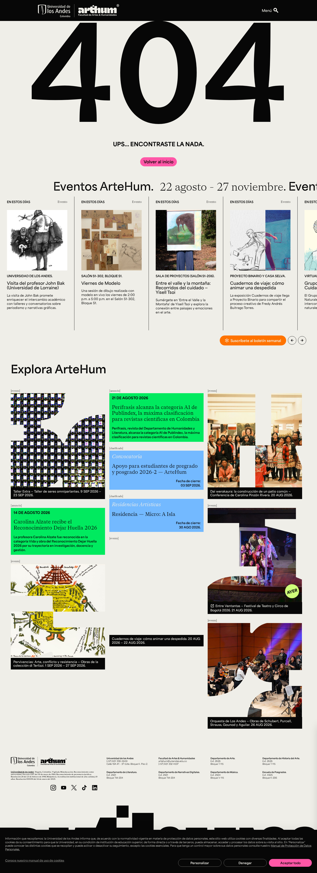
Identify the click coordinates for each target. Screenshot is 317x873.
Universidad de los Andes (22, 772)
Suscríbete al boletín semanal (256, 340)
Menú (267, 10)
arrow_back (292, 340)
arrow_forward (302, 340)
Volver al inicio (158, 161)
